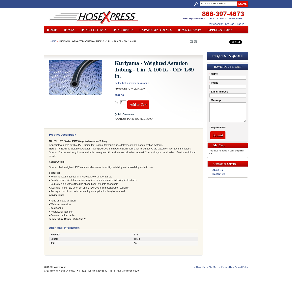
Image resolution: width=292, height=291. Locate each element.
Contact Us (218, 174)
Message (215, 100)
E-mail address (218, 91)
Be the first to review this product (132, 83)
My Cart (229, 23)
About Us (217, 170)
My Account (216, 23)
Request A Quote (227, 56)
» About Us (199, 267)
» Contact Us (225, 267)
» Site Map (212, 267)
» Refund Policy (240, 267)
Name (213, 73)
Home (52, 29)
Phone (213, 82)
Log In (240, 23)
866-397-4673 (223, 13)
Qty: (117, 102)
